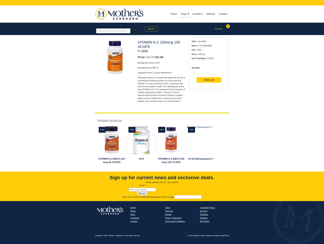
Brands (168, 215)
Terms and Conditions (175, 221)
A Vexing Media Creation (196, 236)
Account (218, 29)
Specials (169, 211)
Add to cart (209, 80)
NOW (144, 50)
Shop (184, 14)
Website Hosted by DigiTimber (218, 236)
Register (204, 218)
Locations (197, 14)
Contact (223, 14)
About (133, 211)
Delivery (210, 14)
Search (120, 25)
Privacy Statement (173, 218)
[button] (188, 14)
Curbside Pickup (207, 208)
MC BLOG (204, 221)
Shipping (204, 215)
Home (173, 14)
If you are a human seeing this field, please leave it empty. (148, 197)
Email (142, 185)
